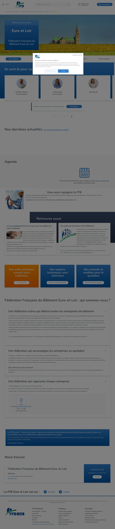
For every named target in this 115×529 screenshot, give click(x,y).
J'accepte (63, 71)
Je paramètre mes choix (51, 71)
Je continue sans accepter (77, 54)
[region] (58, 64)
